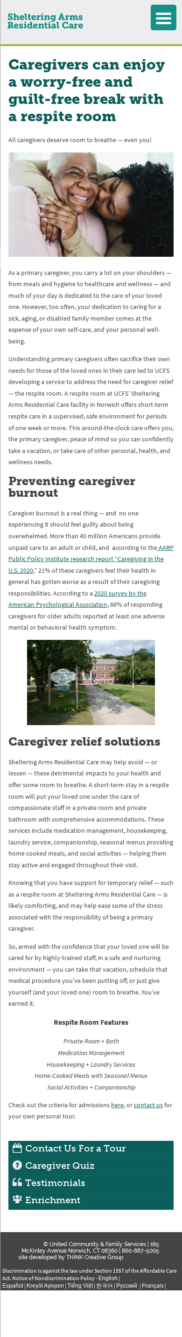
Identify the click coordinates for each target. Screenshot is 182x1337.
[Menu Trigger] (163, 17)
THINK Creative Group (94, 1257)
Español (12, 1285)
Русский (127, 1285)
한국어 (104, 1285)
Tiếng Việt (80, 1285)
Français (153, 1285)
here (117, 1105)
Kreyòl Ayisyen (45, 1285)
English (108, 1278)
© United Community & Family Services (94, 1244)
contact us (148, 1105)
